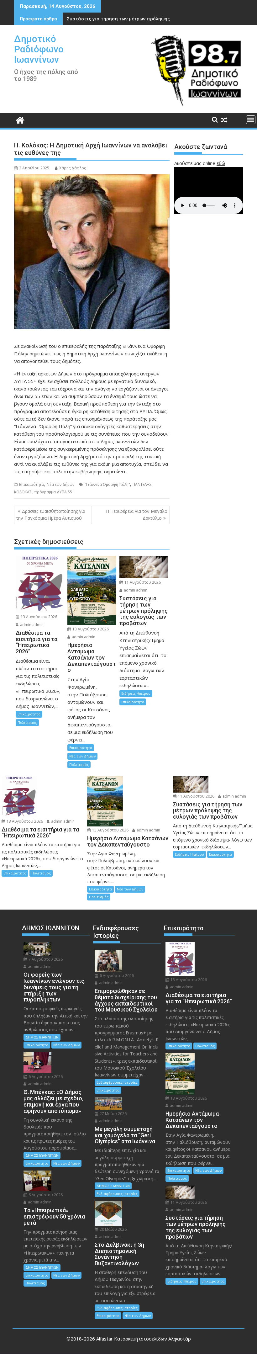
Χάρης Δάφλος (72, 168)
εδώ (221, 163)
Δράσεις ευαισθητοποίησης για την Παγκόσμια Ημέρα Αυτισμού (50, 514)
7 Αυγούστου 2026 (45, 959)
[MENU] (250, 119)
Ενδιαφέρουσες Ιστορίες (117, 1082)
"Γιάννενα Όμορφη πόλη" (107, 484)
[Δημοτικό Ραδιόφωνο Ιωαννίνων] (20, 119)
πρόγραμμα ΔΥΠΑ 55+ (54, 492)
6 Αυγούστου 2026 (45, 1076)
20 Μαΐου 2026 (113, 1229)
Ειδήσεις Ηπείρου (135, 693)
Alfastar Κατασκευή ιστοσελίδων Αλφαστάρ (143, 1338)
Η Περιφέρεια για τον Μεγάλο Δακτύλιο (136, 514)
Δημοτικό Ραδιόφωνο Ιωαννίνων (39, 49)
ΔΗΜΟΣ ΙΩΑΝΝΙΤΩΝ (42, 1037)
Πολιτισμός (27, 722)
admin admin (31, 624)
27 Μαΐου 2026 (113, 1113)
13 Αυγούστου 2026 (38, 616)
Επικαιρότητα (31, 484)
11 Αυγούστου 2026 (142, 582)
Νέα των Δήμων (60, 484)
